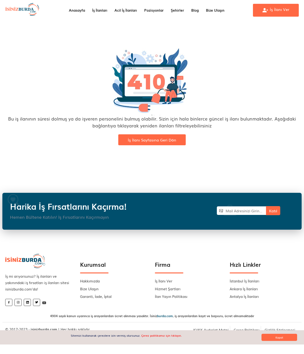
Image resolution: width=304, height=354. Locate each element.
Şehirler (177, 10)
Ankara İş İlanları (244, 288)
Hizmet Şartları (167, 288)
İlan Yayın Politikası (171, 296)
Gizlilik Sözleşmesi (280, 329)
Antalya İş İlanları (244, 296)
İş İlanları (99, 10)
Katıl (273, 210)
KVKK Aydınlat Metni (211, 329)
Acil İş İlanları (125, 10)
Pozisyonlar (154, 10)
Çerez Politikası (247, 329)
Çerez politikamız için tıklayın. (161, 335)
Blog (195, 10)
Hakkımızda (90, 280)
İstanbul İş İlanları (244, 280)
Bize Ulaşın (215, 10)
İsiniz (161, 316)
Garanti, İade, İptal (96, 296)
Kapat (279, 337)
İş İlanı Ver (163, 280)
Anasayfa (77, 10)
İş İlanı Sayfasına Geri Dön (152, 140)
